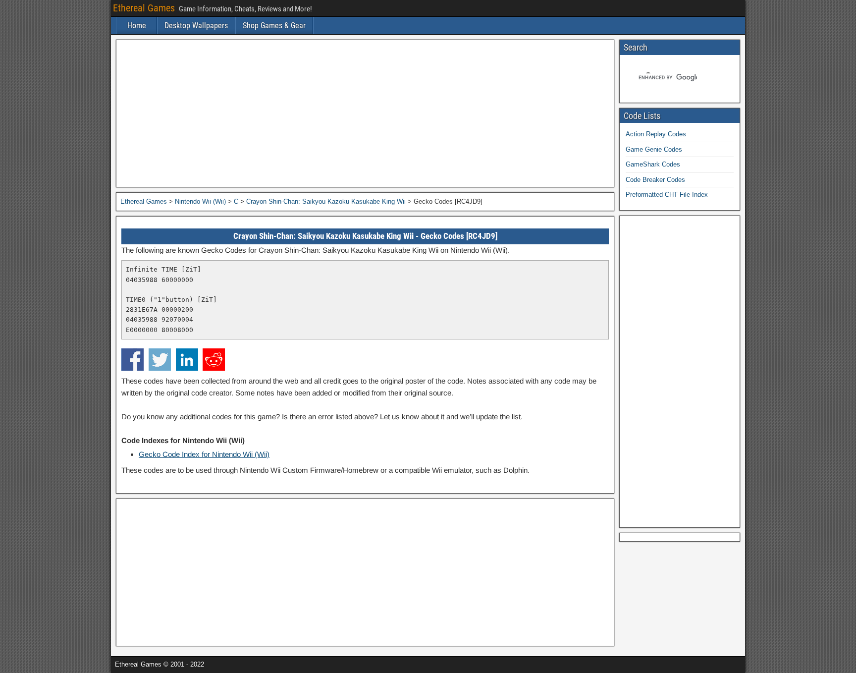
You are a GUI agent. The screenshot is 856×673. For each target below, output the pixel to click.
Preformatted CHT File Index (667, 194)
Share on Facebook (132, 359)
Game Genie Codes (654, 149)
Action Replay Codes (656, 134)
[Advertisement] (365, 113)
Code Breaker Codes (655, 179)
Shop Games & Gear (274, 25)
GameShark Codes (653, 164)
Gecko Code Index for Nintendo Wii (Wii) (204, 454)
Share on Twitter (160, 359)
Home (136, 25)
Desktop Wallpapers (196, 25)
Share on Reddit (214, 359)
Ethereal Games (144, 8)
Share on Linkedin (187, 359)
